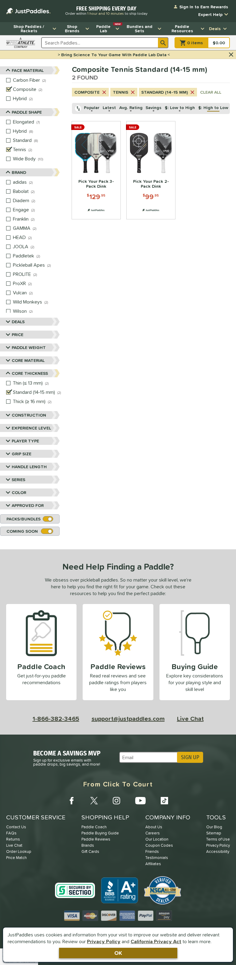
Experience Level (31, 428)
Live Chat (190, 718)
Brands (87, 845)
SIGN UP (190, 757)
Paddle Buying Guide (100, 833)
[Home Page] (28, 11)
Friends (152, 851)
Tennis (120, 92)
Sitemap (213, 833)
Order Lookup (18, 851)
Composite (87, 92)
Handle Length (29, 467)
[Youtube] (140, 800)
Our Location (156, 839)
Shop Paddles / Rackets (29, 28)
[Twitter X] (94, 800)
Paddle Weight (29, 347)
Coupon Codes (159, 845)
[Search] (163, 42)
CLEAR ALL (210, 92)
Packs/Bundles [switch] (23, 519)
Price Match (16, 858)
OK (118, 953)
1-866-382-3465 (56, 718)
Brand (19, 172)
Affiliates (153, 864)
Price (17, 334)
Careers (152, 833)
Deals (215, 28)
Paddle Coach (94, 827)
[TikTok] (164, 800)
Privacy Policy (103, 941)
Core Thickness (30, 373)
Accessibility (217, 851)
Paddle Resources (182, 28)
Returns (13, 839)
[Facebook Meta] (71, 800)
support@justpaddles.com (128, 718)
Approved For (28, 505)
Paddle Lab (108, 28)
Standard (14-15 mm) (164, 92)
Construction (29, 415)
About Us (153, 827)
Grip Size (21, 454)
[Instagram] (116, 800)
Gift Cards (90, 851)
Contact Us (16, 827)
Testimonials (156, 858)
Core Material (28, 360)
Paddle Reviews (95, 839)
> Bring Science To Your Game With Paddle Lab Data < (114, 55)
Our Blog (214, 827)
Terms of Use (218, 839)
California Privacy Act (156, 941)
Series (18, 480)
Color (19, 492)
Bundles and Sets (139, 28)
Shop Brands (72, 28)
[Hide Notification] (231, 54)
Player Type (25, 441)
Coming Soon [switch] (22, 531)
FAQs (11, 833)
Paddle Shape (27, 112)
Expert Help (210, 14)
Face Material (28, 70)
